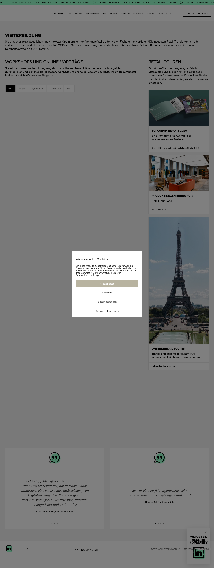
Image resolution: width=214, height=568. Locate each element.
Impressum (114, 311)
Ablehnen (107, 292)
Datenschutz (101, 311)
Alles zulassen (107, 283)
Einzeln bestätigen (107, 301)
